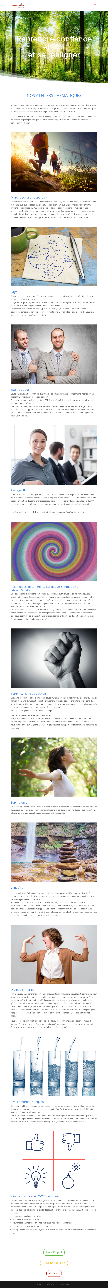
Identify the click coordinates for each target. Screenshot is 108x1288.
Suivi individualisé (54, 1263)
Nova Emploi (54, 1252)
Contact (54, 1273)
